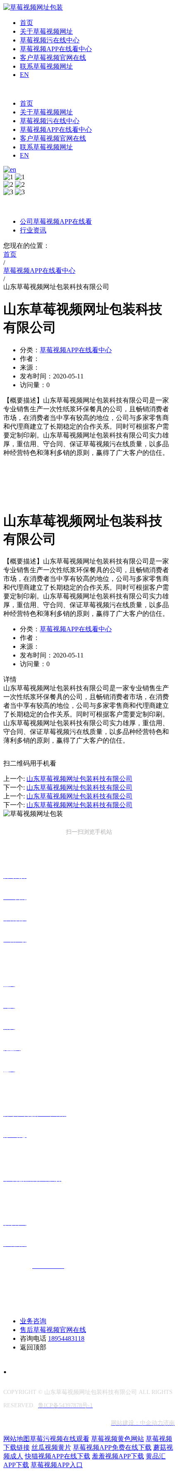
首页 (26, 22)
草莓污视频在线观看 (59, 1438)
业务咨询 (33, 1321)
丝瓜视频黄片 (51, 1447)
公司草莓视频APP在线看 (56, 221)
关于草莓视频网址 (46, 31)
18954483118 (66, 1338)
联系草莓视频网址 (46, 66)
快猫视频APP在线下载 (57, 1456)
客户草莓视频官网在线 (53, 57)
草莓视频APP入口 (57, 1464)
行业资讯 (33, 230)
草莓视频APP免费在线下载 (112, 1447)
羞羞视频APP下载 (118, 1456)
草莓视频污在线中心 (49, 40)
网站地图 (16, 1438)
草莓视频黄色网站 (117, 1438)
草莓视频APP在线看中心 (56, 48)
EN (24, 74)
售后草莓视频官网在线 (53, 1329)
